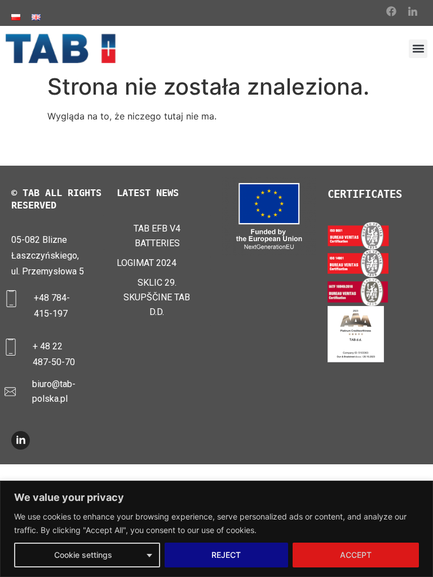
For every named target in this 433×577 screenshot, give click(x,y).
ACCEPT (356, 555)
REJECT (226, 555)
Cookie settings (83, 555)
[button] (418, 48)
